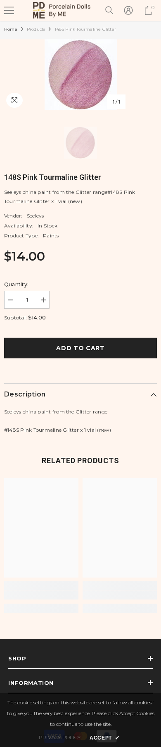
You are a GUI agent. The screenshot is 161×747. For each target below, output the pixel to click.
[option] (80, 74)
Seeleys (35, 216)
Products (36, 29)
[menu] (9, 10)
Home (10, 29)
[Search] (109, 10)
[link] (41, 595)
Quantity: (16, 284)
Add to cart (80, 348)
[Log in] (128, 10)
